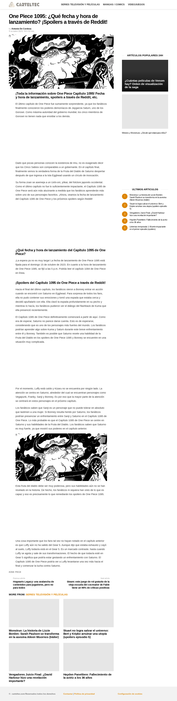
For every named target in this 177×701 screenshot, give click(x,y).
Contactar (68, 694)
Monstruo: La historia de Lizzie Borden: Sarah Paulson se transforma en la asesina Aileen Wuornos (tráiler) (34, 634)
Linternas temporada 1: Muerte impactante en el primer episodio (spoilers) (148, 227)
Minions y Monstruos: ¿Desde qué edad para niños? (144, 133)
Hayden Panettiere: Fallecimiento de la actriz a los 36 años (87, 676)
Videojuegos (136, 4)
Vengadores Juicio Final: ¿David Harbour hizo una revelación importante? (30, 677)
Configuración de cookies (130, 694)
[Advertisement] (61, 140)
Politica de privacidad (84, 694)
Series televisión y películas (80, 4)
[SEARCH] (166, 4)
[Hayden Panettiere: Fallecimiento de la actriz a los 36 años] (88, 657)
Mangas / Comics (114, 4)
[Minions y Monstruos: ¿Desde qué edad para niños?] (145, 111)
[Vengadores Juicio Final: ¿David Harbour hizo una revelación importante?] (34, 657)
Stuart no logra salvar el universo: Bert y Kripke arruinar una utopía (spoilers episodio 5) (86, 634)
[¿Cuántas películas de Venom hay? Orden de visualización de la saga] (145, 76)
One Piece (15, 572)
